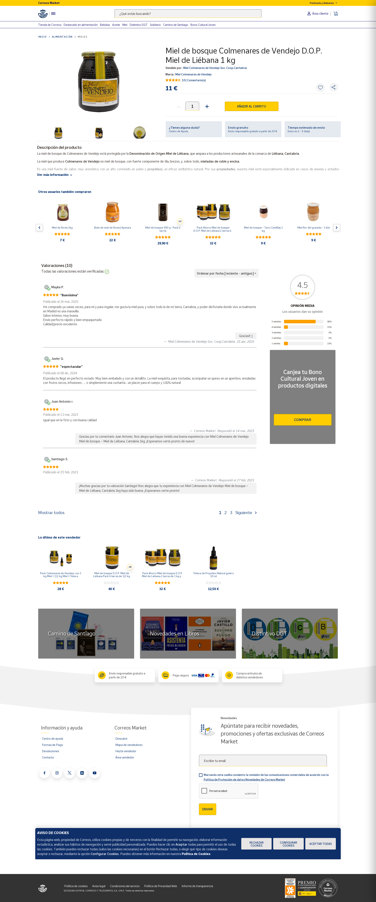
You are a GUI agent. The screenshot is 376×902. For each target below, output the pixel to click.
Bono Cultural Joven (203, 24)
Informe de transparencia (197, 886)
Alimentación (62, 36)
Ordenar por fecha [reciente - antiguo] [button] (225, 273)
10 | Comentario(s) (194, 80)
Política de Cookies (196, 854)
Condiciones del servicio (125, 886)
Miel (124, 24)
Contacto (48, 757)
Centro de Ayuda (178, 131)
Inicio (42, 36)
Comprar (302, 420)
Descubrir (121, 738)
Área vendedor (124, 757)
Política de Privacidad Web (160, 886)
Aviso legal (98, 886)
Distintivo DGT (139, 24)
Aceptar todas (320, 843)
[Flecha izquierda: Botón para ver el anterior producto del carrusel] (39, 227)
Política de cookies (76, 886)
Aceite (116, 24)
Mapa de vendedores (128, 745)
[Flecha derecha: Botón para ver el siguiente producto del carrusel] (336, 227)
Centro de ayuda (52, 738)
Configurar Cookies (288, 844)
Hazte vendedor (125, 751)
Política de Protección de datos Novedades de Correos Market (244, 779)
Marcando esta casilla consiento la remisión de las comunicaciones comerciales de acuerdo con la (266, 777)
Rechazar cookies (256, 844)
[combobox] (188, 13)
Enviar (207, 809)
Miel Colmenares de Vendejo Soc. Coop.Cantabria (215, 68)
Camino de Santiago (175, 24)
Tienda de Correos (49, 24)
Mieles (83, 36)
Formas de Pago (52, 745)
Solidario (155, 24)
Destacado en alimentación (81, 24)
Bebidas (105, 24)
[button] (206, 106)
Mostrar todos (51, 512)
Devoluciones (50, 751)
